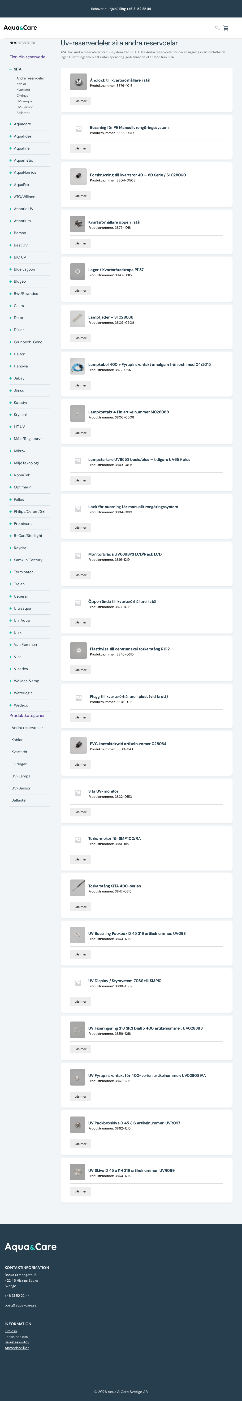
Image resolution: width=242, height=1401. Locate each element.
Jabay (19, 378)
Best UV (21, 245)
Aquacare (22, 123)
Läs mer (80, 101)
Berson (20, 232)
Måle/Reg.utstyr (28, 438)
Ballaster (19, 800)
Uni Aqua (22, 620)
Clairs (19, 305)
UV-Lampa (21, 776)
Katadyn (21, 402)
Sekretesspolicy (17, 1342)
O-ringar (19, 764)
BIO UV (20, 257)
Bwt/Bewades (26, 293)
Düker (19, 329)
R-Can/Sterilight (28, 535)
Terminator (23, 571)
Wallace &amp (26, 680)
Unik (18, 632)
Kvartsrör (19, 751)
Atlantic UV (24, 208)
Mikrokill (21, 450)
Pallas (19, 499)
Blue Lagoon (24, 269)
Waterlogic (23, 692)
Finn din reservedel (27, 57)
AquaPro (21, 184)
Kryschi (20, 414)
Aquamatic (23, 160)
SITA (18, 69)
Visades (21, 668)
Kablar (17, 739)
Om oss (11, 1331)
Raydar (20, 547)
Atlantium (22, 220)
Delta (18, 317)
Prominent (23, 523)
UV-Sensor (21, 788)
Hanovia (21, 366)
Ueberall (21, 596)
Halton (19, 354)
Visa (18, 656)
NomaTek (22, 475)
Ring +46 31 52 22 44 (135, 9)
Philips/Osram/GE (29, 511)
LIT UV (19, 426)
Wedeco (21, 705)
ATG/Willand (24, 196)
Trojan (19, 584)
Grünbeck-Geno (28, 342)
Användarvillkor (17, 1348)
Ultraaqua (22, 608)
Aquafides (23, 136)
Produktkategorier (27, 715)
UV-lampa (24, 101)
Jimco (19, 390)
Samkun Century (28, 559)
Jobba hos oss (16, 1337)
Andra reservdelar (27, 727)
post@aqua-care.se (20, 1305)
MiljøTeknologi (26, 463)
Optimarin (22, 487)
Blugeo (20, 281)
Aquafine (22, 148)
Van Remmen (25, 644)
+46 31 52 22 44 (17, 1295)
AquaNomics (25, 172)
